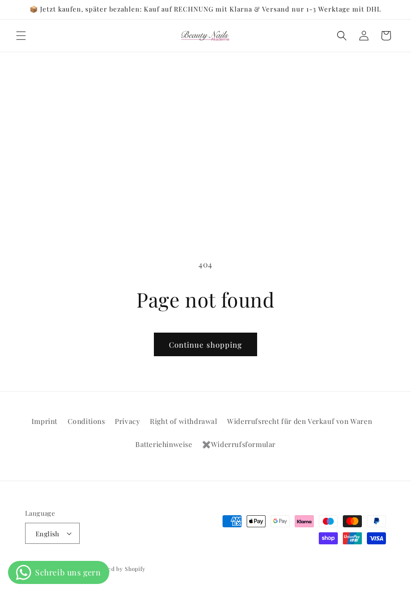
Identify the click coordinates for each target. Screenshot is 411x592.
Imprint (45, 421)
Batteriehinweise (163, 444)
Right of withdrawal (183, 421)
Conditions (86, 421)
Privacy (127, 421)
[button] (21, 36)
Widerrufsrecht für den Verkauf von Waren (299, 421)
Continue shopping (205, 345)
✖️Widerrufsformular (239, 444)
